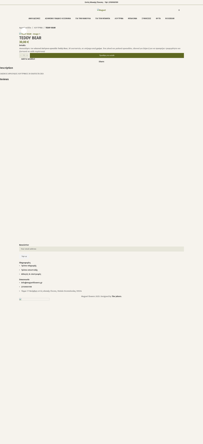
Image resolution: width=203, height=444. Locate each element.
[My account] (172, 10)
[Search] (20, 10)
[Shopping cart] (183, 10)
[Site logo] (101, 10)
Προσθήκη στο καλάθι (106, 55)
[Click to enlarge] (24, 31)
